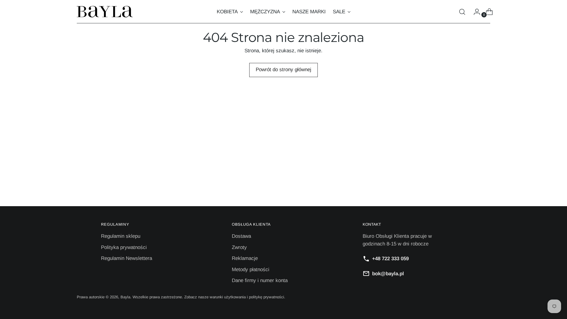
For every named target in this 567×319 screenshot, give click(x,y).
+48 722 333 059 (390, 258)
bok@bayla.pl (388, 273)
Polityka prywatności (124, 247)
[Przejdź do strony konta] (474, 12)
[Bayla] (105, 11)
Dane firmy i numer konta (260, 280)
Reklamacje (245, 258)
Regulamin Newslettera (126, 258)
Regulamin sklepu (120, 236)
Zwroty (239, 247)
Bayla (125, 297)
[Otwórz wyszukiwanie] (462, 12)
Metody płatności (250, 269)
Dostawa (241, 236)
